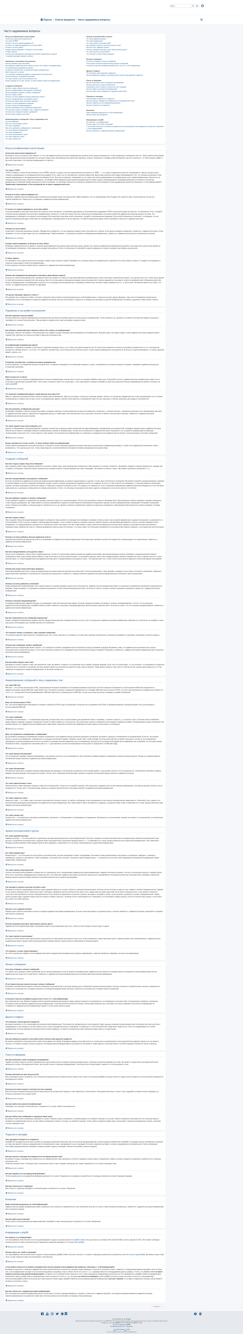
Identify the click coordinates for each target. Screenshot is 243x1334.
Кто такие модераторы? (94, 41)
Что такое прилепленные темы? (16, 134)
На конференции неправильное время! (19, 68)
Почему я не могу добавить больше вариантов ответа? (25, 97)
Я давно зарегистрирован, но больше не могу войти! (24, 50)
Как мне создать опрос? (13, 95)
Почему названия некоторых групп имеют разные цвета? (106, 50)
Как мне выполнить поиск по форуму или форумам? (105, 83)
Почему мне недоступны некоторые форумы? (21, 101)
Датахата (133, 1332)
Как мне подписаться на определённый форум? (103, 103)
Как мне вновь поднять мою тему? (17, 114)
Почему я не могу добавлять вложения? (19, 103)
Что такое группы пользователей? (98, 43)
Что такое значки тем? (13, 139)
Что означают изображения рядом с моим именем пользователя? (28, 74)
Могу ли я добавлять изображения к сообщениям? (23, 128)
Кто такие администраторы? (96, 39)
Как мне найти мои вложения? (97, 115)
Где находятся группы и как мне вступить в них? (103, 45)
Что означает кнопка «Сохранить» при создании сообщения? (27, 110)
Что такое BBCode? (12, 121)
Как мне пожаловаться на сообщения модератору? (23, 107)
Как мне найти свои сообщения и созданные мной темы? (106, 91)
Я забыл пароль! (11, 52)
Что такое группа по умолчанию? (98, 52)
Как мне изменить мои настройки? (17, 63)
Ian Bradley (127, 1319)
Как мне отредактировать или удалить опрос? (21, 99)
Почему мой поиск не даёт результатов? (100, 85)
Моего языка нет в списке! (14, 72)
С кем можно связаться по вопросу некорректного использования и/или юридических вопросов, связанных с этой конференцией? (125, 127)
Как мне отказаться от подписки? (98, 105)
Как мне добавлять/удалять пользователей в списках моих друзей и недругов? (114, 75)
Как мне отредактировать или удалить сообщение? (23, 90)
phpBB (13, 384)
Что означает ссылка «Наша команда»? (100, 54)
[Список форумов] (61, 7)
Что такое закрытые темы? (14, 136)
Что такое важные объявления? (16, 130)
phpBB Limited (79, 1240)
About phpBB (79, 1242)
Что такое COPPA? (11, 41)
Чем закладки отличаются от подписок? (100, 99)
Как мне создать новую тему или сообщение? (21, 88)
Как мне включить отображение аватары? (20, 76)
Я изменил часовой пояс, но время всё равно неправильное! (27, 70)
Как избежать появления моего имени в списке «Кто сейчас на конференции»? (33, 66)
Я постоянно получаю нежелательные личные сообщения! (107, 63)
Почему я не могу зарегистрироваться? (19, 43)
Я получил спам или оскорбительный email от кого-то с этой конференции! (113, 66)
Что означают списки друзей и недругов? (101, 73)
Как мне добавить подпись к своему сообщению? (23, 92)
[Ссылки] (201, 19)
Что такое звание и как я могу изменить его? (21, 79)
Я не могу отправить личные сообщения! (101, 61)
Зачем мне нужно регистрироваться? (18, 39)
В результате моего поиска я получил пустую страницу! (106, 87)
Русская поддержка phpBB (121, 1324)
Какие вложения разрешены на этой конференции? (104, 113)
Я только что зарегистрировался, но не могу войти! (23, 45)
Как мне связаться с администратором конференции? (105, 131)
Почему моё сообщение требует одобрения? (21, 112)
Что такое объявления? (13, 132)
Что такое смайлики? (12, 126)
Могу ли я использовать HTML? (16, 124)
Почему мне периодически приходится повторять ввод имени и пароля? (31, 54)
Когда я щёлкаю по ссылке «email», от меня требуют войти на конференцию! (32, 81)
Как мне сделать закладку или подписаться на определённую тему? (110, 101)
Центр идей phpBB (137, 1254)
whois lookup (156, 1269)
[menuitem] (203, 6)
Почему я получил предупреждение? (18, 105)
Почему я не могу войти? (14, 47)
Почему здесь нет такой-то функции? (99, 124)
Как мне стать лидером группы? (97, 47)
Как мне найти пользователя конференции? (101, 89)
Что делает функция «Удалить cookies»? (19, 56)
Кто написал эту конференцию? (97, 122)
